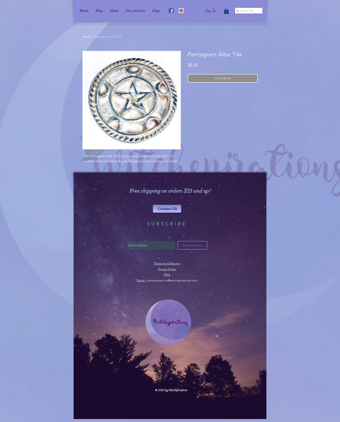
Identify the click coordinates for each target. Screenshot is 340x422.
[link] (226, 10)
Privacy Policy (167, 269)
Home (86, 36)
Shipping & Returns (167, 263)
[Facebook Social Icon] (171, 10)
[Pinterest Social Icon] (181, 10)
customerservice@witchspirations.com (172, 280)
